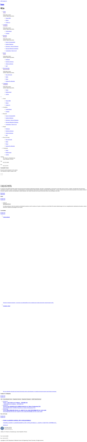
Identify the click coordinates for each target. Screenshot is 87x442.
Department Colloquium (26, 399)
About (4, 11)
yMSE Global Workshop (36, 399)
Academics (5, 24)
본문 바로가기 (4, 1)
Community (5, 83)
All (1, 399)
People (4, 52)
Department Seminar (17, 399)
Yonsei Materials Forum (7, 399)
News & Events (6, 68)
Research (5, 35)
